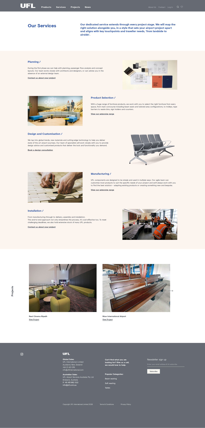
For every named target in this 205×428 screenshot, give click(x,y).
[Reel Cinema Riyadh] (63, 288)
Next (170, 291)
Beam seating (111, 378)
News (88, 7)
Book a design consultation (40, 150)
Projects (75, 7)
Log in (170, 7)
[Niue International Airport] (136, 288)
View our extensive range (102, 113)
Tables (107, 387)
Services (61, 7)
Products (46, 7)
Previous (27, 290)
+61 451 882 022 (71, 382)
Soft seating (110, 383)
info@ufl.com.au (70, 385)
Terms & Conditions (107, 404)
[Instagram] (22, 354)
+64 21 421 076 (69, 367)
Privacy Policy (126, 404)
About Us (152, 7)
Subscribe (153, 371)
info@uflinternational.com (73, 369)
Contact (161, 7)
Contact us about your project (42, 77)
